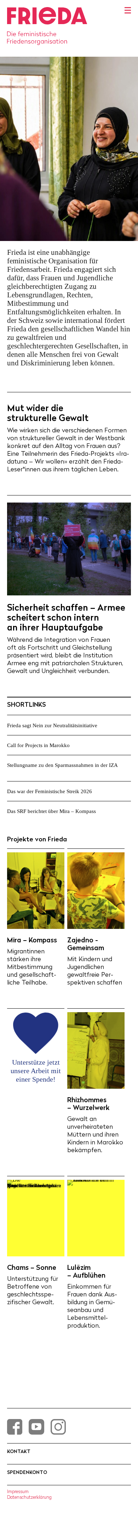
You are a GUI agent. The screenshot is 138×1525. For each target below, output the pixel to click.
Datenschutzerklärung (29, 1497)
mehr (114, 725)
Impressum (18, 1491)
